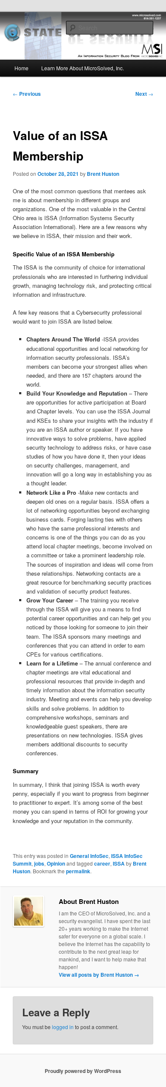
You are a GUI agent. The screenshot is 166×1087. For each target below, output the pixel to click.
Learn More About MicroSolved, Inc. (82, 68)
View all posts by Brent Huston (99, 974)
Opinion (56, 863)
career (102, 863)
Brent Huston (103, 174)
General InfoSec (89, 856)
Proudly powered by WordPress (83, 1071)
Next (144, 94)
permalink (78, 871)
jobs (39, 863)
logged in (63, 1026)
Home (21, 68)
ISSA (119, 863)
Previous (27, 94)
